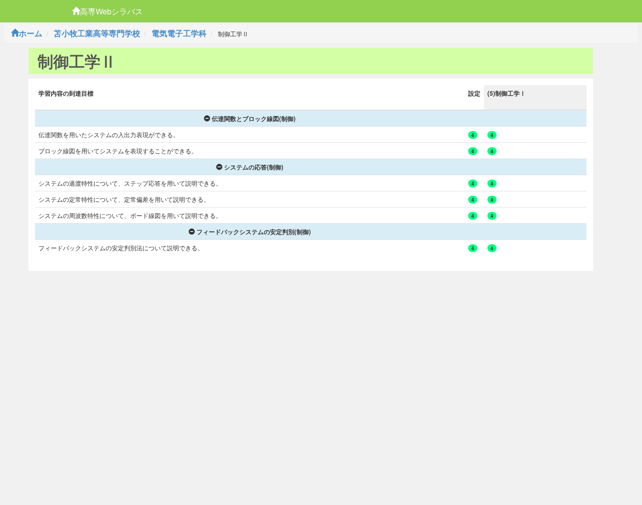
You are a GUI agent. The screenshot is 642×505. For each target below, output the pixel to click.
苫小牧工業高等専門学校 (97, 33)
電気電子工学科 (179, 33)
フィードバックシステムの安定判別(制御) (254, 231)
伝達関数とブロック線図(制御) (254, 118)
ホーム (30, 33)
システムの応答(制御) (253, 167)
